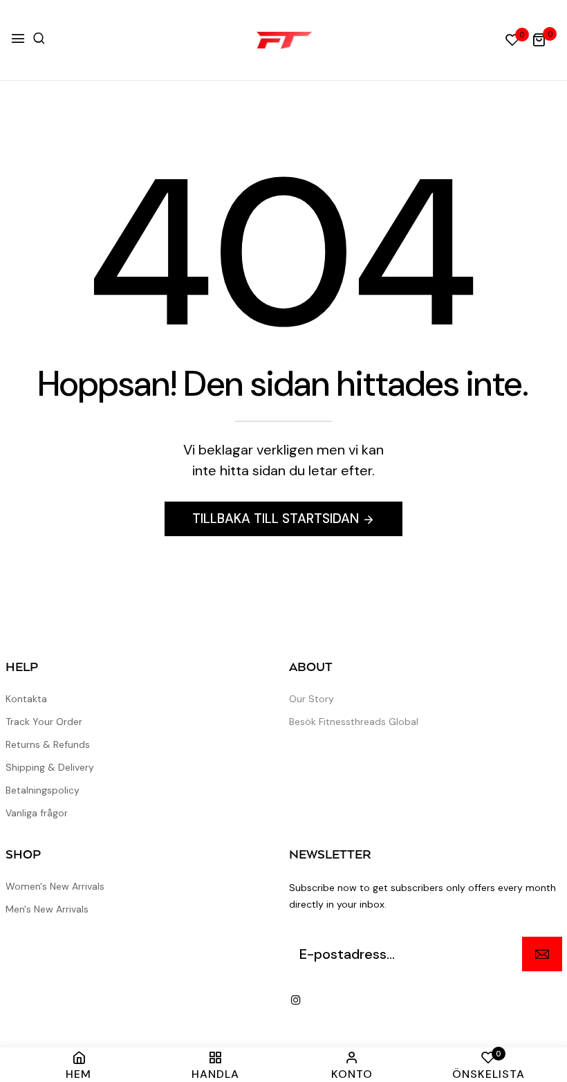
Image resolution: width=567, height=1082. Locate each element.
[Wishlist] (512, 41)
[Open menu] (18, 39)
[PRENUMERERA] (542, 954)
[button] (39, 38)
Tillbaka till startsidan (275, 518)
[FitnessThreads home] (283, 40)
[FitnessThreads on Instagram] (296, 999)
